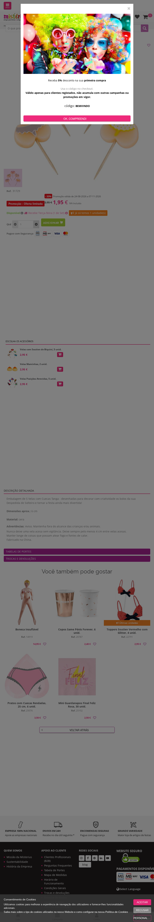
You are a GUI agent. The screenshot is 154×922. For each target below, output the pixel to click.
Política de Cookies (116, 911)
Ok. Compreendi (74, 119)
